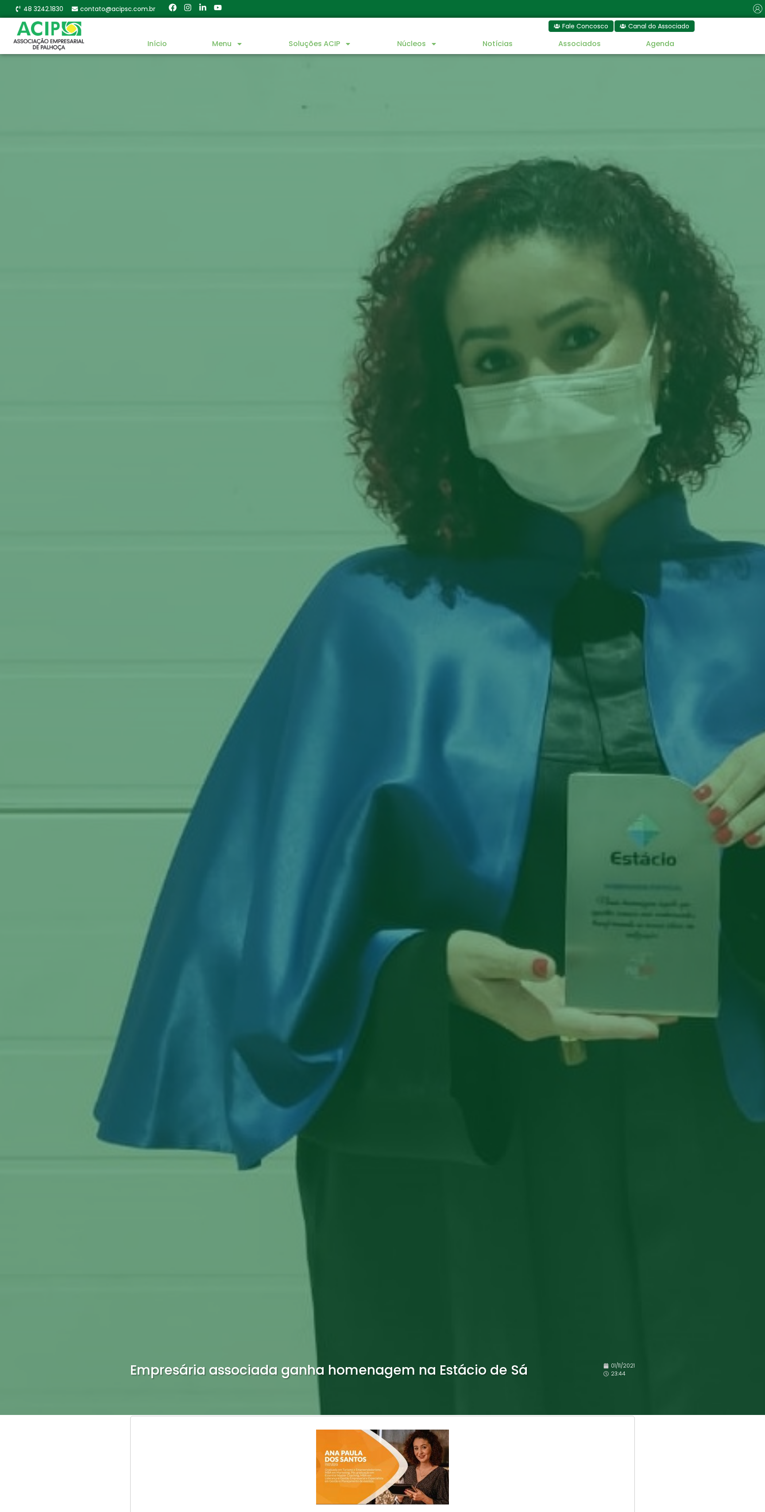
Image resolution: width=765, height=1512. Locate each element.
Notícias (498, 44)
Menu (222, 44)
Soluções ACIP (314, 44)
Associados (579, 44)
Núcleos (411, 44)
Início (157, 44)
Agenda (660, 44)
